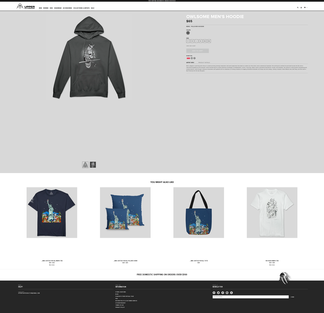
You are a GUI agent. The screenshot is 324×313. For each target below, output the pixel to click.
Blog (116, 294)
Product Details (204, 62)
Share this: (189, 55)
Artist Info (190, 62)
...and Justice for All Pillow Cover (125, 260)
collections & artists (81, 8)
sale (92, 8)
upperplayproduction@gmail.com (29, 293)
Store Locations (120, 292)
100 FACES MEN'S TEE (272, 260)
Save (189, 58)
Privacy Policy (120, 307)
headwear (58, 8)
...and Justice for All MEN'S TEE (52, 260)
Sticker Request (120, 303)
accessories (67, 8)
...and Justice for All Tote (199, 260)
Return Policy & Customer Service (126, 300)
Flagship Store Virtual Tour (124, 296)
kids (51, 8)
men (40, 8)
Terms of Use (119, 305)
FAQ (116, 298)
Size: (187, 38)
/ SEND (292, 297)
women (45, 8)
